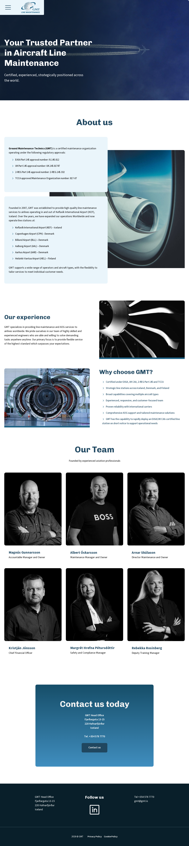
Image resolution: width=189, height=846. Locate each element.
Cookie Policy (111, 836)
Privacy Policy (95, 836)
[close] (8, 7)
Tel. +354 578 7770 (94, 736)
